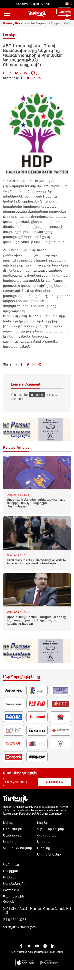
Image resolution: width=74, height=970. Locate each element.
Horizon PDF (11, 890)
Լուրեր (42, 822)
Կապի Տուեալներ (17, 848)
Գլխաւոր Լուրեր (50, 829)
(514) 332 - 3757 (14, 919)
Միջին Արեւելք (49, 854)
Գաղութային (13, 896)
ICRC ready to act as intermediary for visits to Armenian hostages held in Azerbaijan (36, 562)
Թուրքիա (10, 871)
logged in (37, 394)
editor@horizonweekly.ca (19, 927)
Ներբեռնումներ (15, 883)
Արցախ (43, 841)
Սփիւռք (43, 848)
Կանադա (11, 864)
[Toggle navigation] (7, 14)
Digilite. (59, 951)
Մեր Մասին (12, 829)
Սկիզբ (8, 822)
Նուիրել (65, 11)
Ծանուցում (12, 835)
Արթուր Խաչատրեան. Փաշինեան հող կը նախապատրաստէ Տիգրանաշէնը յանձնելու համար (37, 620)
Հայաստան (47, 835)
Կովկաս (9, 877)
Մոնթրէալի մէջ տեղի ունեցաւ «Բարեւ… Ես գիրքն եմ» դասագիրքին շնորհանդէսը (36, 503)
